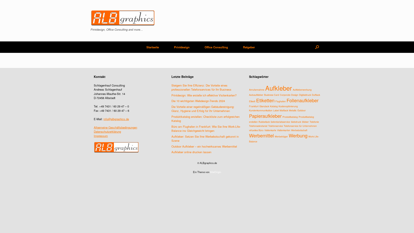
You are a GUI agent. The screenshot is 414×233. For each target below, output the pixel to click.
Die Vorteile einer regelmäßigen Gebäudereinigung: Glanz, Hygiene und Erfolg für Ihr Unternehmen (202, 109)
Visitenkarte (270, 130)
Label (276, 110)
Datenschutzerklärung (107, 131)
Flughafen (280, 101)
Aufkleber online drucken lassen (191, 152)
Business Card (271, 94)
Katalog (274, 106)
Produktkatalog (290, 116)
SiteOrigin (215, 172)
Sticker (305, 121)
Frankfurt (254, 106)
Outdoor (301, 110)
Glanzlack (264, 106)
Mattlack (284, 110)
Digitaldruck (305, 94)
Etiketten (265, 100)
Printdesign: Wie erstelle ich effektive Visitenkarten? (204, 95)
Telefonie (314, 121)
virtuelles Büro (256, 130)
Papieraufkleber (265, 115)
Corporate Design (289, 94)
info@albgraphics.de (116, 119)
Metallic (292, 110)
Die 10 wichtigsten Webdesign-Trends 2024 (198, 101)
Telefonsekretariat (258, 126)
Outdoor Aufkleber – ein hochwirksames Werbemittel (204, 146)
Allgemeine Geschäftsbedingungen (115, 127)
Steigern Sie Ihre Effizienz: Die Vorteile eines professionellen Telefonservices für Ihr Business (201, 87)
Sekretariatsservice (280, 121)
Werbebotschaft (299, 130)
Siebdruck (296, 121)
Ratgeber (249, 47)
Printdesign (182, 47)
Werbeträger (281, 136)
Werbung (298, 135)
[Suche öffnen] (317, 47)
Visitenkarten (283, 130)
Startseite (152, 47)
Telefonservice (275, 126)
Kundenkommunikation (260, 110)
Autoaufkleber (256, 94)
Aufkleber (278, 87)
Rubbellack (264, 121)
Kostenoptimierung (288, 106)
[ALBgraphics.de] (123, 18)
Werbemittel (261, 135)
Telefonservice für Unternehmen (300, 126)
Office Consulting (216, 47)
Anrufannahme (256, 89)
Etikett (252, 101)
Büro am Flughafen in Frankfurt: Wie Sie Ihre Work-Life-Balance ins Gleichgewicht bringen (206, 128)
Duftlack (316, 94)
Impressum (101, 136)
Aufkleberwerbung (302, 89)
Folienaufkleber (302, 100)
